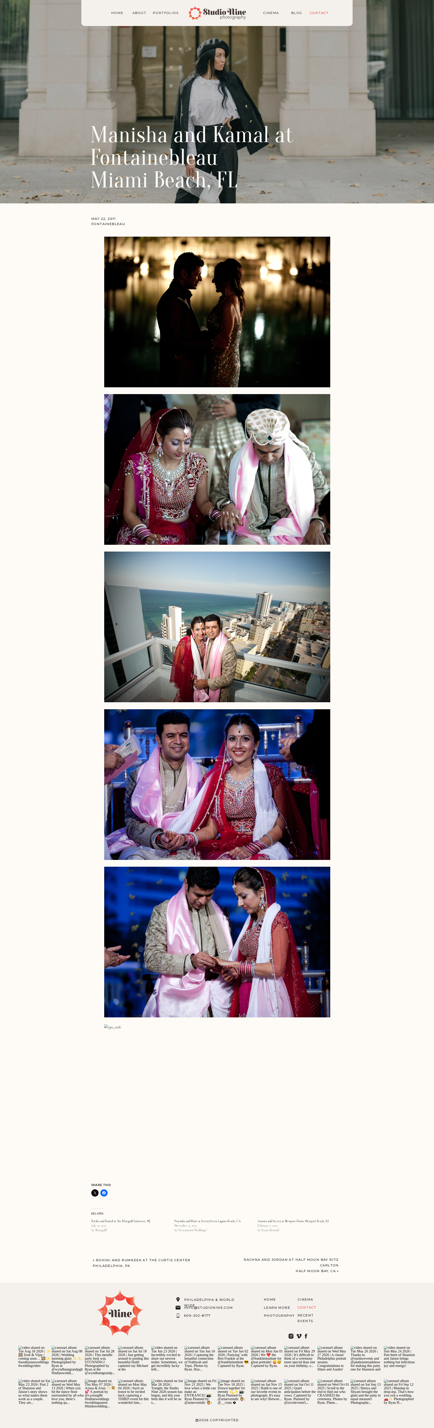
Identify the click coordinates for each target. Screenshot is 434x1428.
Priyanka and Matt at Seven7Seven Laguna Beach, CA (207, 1221)
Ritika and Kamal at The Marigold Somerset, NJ (120, 1221)
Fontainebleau (108, 224)
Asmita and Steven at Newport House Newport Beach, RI (293, 1221)
